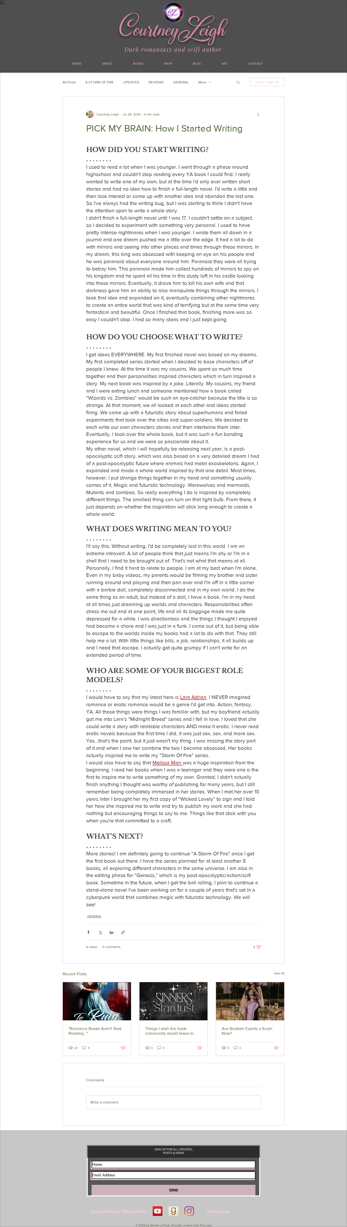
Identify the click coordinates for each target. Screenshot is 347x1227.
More (202, 82)
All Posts (69, 82)
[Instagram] (189, 1211)
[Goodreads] (173, 1211)
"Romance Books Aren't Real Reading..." (94, 1031)
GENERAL (181, 82)
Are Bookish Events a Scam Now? (247, 1031)
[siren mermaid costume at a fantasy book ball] (250, 1001)
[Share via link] (123, 932)
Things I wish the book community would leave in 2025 (169, 1031)
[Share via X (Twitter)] (100, 932)
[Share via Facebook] (88, 932)
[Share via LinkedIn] (111, 932)
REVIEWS (156, 82)
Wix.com (205, 1225)
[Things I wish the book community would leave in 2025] (174, 1001)
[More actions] (258, 114)
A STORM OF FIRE (99, 82)
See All (279, 973)
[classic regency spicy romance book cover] (97, 1001)
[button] (238, 82)
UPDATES (131, 82)
